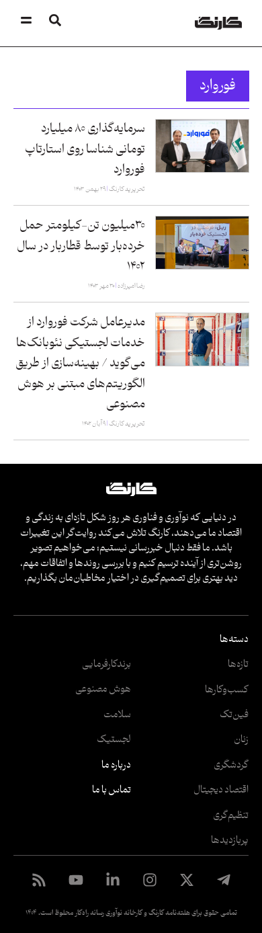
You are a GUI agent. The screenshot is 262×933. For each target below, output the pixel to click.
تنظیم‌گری (231, 815)
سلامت (117, 715)
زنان (241, 739)
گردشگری (231, 765)
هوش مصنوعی (103, 689)
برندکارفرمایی (106, 664)
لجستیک (114, 739)
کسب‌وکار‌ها (227, 690)
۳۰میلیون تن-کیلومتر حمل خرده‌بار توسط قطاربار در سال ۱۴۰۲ (81, 246)
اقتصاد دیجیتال (221, 790)
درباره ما (116, 765)
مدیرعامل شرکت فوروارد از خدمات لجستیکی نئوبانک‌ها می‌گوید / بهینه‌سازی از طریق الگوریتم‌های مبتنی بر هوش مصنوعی (80, 363)
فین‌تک (234, 715)
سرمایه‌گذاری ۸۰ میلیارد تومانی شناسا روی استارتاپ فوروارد (85, 149)
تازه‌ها (238, 664)
